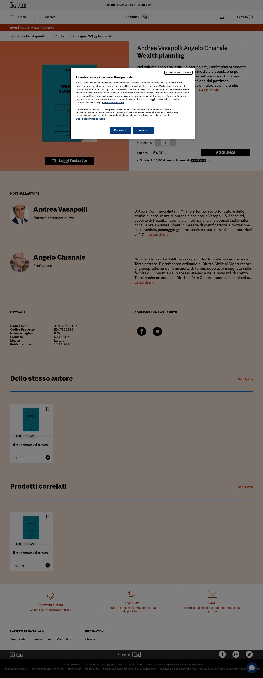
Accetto (143, 130)
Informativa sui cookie (113, 102)
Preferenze (120, 130)
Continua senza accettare (178, 72)
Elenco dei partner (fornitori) (91, 119)
